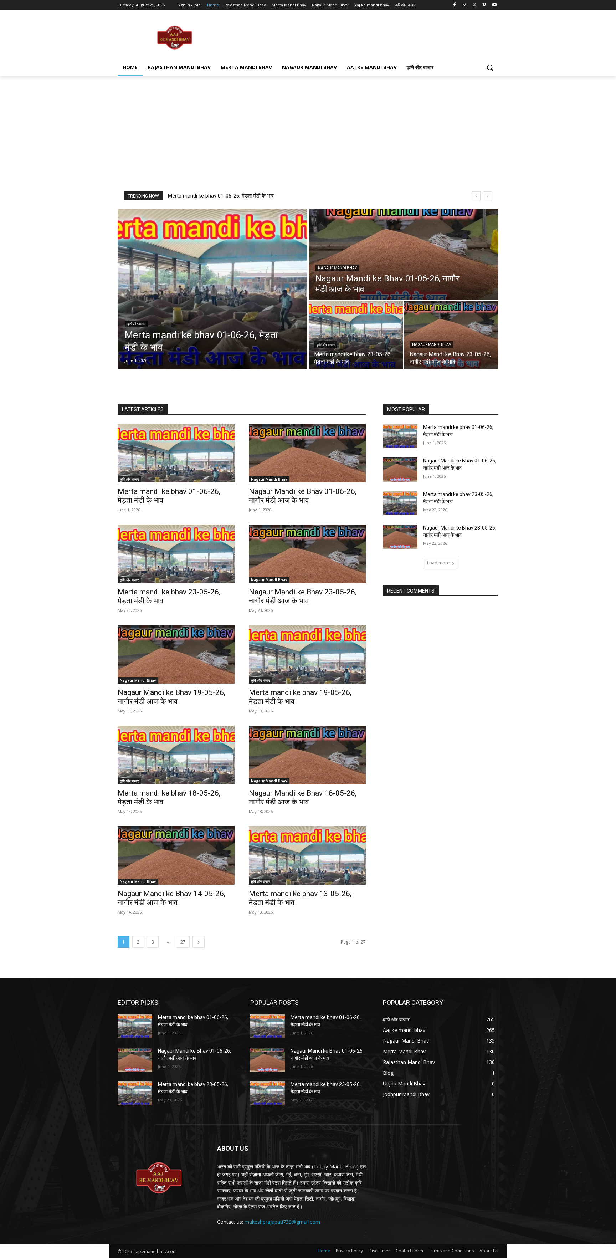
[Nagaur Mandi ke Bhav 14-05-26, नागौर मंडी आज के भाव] (176, 855)
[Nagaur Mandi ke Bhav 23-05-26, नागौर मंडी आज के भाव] (451, 335)
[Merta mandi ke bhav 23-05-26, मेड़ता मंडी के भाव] (356, 335)
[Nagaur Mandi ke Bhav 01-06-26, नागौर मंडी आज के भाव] (403, 254)
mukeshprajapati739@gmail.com (282, 1221)
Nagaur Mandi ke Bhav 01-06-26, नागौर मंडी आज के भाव (302, 496)
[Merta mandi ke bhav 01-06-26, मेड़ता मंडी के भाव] (212, 289)
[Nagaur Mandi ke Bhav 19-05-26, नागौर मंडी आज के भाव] (176, 654)
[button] (489, 67)
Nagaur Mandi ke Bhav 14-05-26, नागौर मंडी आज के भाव (171, 898)
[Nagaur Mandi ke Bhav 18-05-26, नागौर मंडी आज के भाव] (307, 755)
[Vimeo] (484, 5)
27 (182, 942)
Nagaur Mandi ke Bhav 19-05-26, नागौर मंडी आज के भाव (171, 697)
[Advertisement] (361, 37)
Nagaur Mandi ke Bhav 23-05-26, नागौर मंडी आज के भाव (302, 596)
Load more (438, 563)
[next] (487, 195)
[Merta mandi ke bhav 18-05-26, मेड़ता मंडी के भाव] (176, 755)
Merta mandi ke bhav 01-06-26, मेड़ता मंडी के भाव (221, 196)
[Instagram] (465, 5)
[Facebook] (455, 5)
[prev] (476, 195)
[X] (475, 5)
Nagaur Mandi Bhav (337, 268)
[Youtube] (494, 5)
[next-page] (198, 942)
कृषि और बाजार (136, 324)
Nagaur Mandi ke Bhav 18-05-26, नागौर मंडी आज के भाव (302, 797)
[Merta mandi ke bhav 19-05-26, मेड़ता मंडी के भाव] (307, 654)
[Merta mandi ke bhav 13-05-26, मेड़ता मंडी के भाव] (307, 855)
